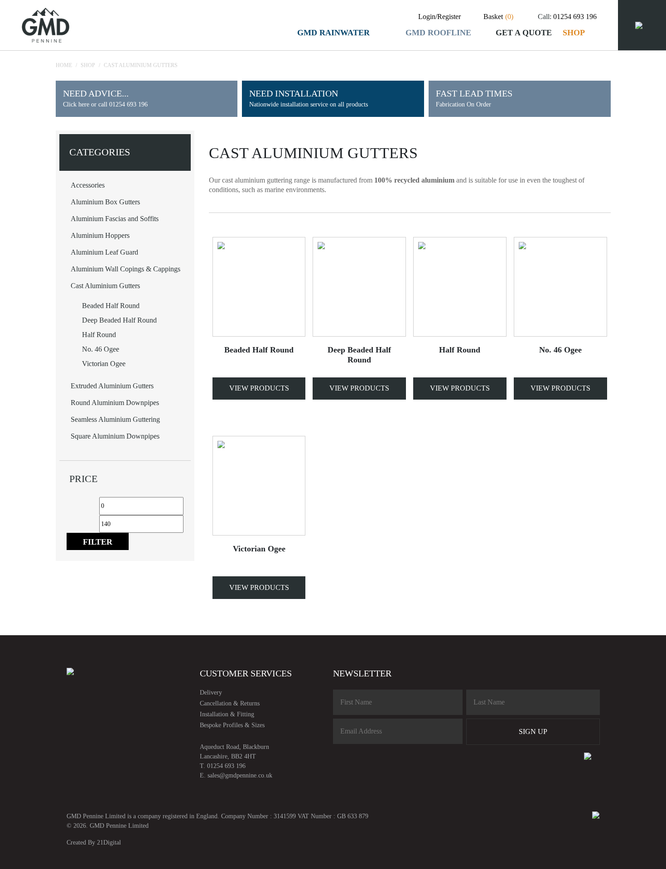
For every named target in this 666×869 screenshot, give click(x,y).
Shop (574, 32)
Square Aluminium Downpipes (115, 436)
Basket (498, 16)
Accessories (88, 185)
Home (64, 65)
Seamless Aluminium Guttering (115, 419)
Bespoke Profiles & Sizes (232, 725)
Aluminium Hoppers (100, 235)
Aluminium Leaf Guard (104, 252)
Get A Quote (524, 32)
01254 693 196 (575, 16)
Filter (97, 541)
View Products (259, 388)
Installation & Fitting (227, 714)
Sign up (533, 731)
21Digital (109, 842)
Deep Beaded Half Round (119, 320)
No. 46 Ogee (100, 349)
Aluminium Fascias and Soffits (115, 218)
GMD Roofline (438, 32)
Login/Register (439, 16)
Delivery (211, 692)
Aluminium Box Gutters (105, 202)
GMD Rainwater (333, 32)
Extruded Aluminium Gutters (112, 386)
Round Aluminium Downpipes (115, 402)
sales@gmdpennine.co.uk (240, 775)
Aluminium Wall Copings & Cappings (125, 269)
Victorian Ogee (103, 363)
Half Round (99, 334)
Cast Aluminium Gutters (105, 286)
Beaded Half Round (111, 305)
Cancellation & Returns (230, 703)
